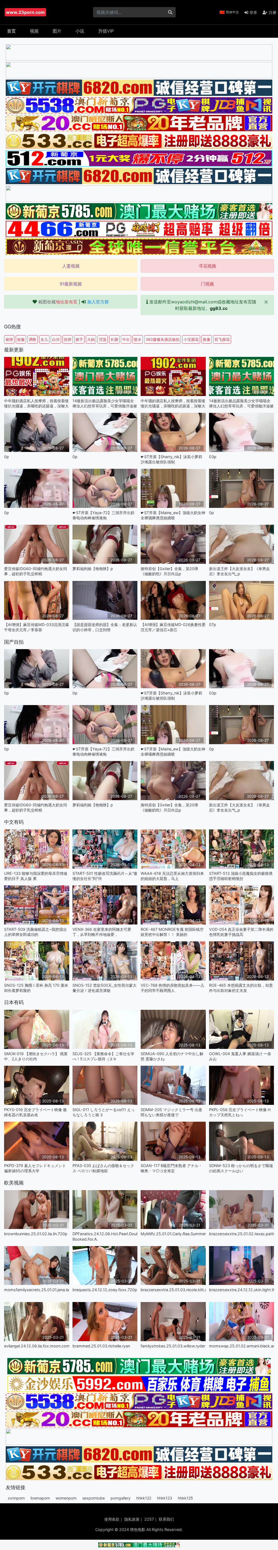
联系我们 (166, 1519)
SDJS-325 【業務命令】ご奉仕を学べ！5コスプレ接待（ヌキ (103, 1056)
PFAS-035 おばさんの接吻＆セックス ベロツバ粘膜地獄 (103, 1168)
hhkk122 (143, 1498)
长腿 (114, 339)
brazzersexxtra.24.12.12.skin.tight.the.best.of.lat (241, 1289)
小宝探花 (191, 339)
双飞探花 (222, 339)
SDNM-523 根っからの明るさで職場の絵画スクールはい (241, 1168)
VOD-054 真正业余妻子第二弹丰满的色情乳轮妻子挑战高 (241, 932)
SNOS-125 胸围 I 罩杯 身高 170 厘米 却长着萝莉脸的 (36, 988)
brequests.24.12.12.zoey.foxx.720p (104, 1289)
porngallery (120, 1498)
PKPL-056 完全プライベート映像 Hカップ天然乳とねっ (240, 1112)
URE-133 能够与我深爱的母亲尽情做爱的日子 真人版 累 (35, 876)
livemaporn (40, 1498)
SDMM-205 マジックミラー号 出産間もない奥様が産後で (171, 1112)
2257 (149, 1519)
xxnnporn (16, 1498)
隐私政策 (132, 1519)
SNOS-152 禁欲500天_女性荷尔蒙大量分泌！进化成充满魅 (104, 988)
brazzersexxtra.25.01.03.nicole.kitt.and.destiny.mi (173, 1289)
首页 (11, 31)
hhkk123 (164, 1498)
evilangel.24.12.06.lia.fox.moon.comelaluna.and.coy (36, 1346)
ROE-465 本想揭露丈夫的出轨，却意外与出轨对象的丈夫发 (241, 988)
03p (212, 456)
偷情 (9, 339)
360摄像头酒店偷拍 (162, 339)
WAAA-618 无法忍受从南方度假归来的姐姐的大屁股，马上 (172, 876)
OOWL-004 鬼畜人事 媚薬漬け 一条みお (240, 1056)
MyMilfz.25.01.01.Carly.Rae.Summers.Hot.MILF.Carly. (173, 1233)
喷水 (137, 339)
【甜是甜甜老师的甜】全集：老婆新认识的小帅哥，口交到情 (104, 627)
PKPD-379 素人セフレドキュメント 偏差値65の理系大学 (35, 1168)
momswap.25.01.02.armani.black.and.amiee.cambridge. (241, 1346)
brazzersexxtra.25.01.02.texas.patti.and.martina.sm (241, 1233)
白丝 (56, 339)
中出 (126, 339)
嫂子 (79, 339)
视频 (34, 31)
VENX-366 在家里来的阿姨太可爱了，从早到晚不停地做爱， (101, 932)
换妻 (206, 339)
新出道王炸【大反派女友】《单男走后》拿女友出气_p (239, 571)
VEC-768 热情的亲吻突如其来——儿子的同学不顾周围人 (172, 988)
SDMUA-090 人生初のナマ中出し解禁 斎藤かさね (172, 1056)
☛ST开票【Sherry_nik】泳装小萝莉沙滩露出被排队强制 (171, 459)
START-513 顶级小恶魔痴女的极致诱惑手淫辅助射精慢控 (241, 876)
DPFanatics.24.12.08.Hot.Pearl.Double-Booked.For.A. (105, 1236)
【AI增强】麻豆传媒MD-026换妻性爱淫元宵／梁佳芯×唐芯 (173, 627)
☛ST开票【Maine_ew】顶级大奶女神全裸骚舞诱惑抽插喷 (173, 515)
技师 (67, 339)
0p (6, 456)
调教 (32, 339)
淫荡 (102, 339)
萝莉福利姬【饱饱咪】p (92, 568)
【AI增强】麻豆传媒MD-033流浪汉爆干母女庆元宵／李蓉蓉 (36, 627)
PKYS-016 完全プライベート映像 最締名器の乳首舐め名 (35, 1112)
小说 (79, 31)
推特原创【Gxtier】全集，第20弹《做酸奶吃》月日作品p (169, 571)
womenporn (66, 1498)
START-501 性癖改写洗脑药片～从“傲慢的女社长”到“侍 (104, 876)
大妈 (91, 339)
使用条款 (111, 1519)
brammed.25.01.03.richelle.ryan (101, 1346)
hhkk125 (185, 1498)
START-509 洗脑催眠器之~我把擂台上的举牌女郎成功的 (35, 932)
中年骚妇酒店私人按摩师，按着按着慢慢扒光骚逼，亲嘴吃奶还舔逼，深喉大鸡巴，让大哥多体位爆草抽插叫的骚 (36, 403)
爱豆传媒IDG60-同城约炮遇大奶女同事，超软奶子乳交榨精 (35, 571)
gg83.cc (219, 308)
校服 (21, 339)
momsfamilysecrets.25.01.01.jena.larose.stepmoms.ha (36, 1289)
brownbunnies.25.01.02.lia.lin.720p (35, 1233)
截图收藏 (57, 301)
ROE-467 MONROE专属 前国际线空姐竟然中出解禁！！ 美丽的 (172, 932)
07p (212, 624)
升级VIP (106, 31)
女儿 (44, 339)
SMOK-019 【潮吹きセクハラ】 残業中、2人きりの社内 (36, 1056)
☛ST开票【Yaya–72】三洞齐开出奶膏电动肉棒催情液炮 (103, 515)
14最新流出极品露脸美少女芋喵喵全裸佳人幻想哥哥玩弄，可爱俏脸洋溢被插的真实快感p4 (104, 403)
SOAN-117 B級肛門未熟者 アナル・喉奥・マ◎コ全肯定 (171, 1168)
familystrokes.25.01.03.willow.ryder (173, 1346)
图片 (57, 31)
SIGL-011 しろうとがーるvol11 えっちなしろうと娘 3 (103, 1112)
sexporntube (93, 1498)
